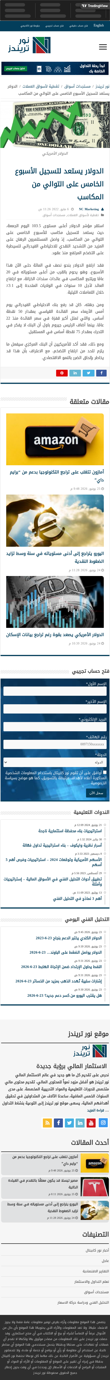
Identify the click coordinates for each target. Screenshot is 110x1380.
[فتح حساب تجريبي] (55, 69)
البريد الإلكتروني (93, 719)
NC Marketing (89, 209)
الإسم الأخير (96, 701)
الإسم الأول (96, 683)
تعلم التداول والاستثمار (91, 1282)
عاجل (105, 1261)
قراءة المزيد (95, 1110)
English (99, 25)
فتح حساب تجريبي (54, 26)
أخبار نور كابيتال (97, 1250)
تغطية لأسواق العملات (41, 86)
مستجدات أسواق (77, 86)
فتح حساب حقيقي (78, 26)
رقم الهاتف (96, 737)
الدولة (101, 754)
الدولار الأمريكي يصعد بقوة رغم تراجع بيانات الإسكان (55, 635)
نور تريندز (102, 86)
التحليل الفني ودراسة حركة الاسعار (83, 1302)
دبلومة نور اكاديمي (30, 26)
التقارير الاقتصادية (96, 1271)
